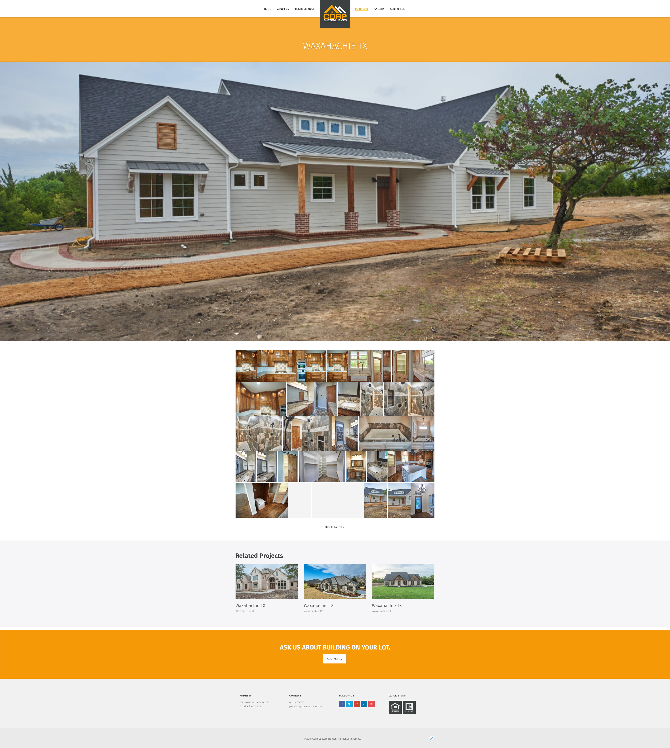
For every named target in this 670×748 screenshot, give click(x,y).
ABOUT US (283, 8)
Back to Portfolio (334, 527)
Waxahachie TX (250, 606)
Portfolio (361, 8)
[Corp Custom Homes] (335, 14)
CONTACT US (397, 8)
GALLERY (379, 8)
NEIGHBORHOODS (305, 8)
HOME (267, 8)
